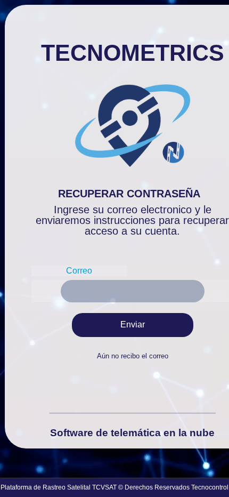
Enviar (132, 324)
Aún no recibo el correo (132, 356)
